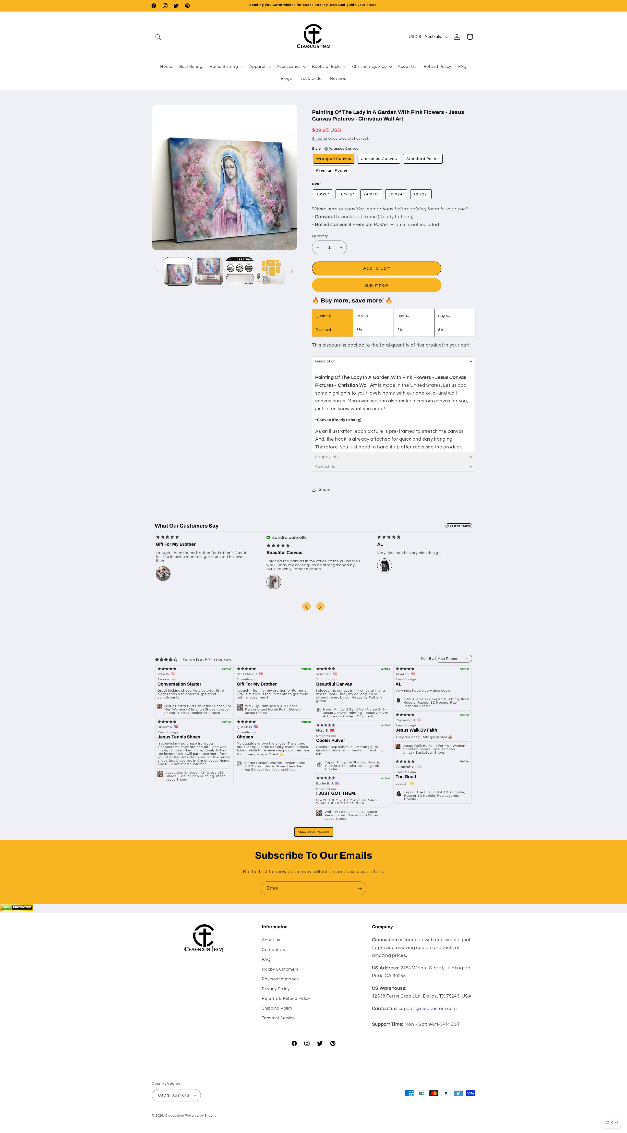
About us (271, 940)
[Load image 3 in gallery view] (240, 271)
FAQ (266, 959)
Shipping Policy (277, 1008)
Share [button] (325, 489)
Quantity (320, 236)
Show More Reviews (313, 832)
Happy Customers (280, 969)
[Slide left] (157, 271)
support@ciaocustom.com (427, 1008)
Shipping (319, 138)
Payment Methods (280, 979)
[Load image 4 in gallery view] (271, 271)
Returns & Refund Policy (286, 998)
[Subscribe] (359, 888)
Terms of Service (278, 1018)
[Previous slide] (306, 606)
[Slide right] (292, 271)
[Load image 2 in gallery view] (209, 271)
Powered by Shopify (201, 1115)
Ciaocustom (174, 1115)
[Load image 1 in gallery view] (178, 271)
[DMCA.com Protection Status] (16, 909)
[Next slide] (320, 606)
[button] (158, 36)
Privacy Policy (275, 989)
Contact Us (273, 950)
